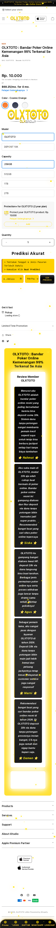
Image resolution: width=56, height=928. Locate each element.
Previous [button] (2, 3)
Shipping (16, 79)
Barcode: (19, 60)
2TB (6, 193)
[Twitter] (8, 342)
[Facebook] (4, 342)
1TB (6, 183)
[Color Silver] (25, 105)
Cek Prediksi (47, 279)
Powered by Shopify (39, 912)
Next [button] (53, 3)
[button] (3, 18)
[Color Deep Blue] (15, 105)
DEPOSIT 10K (11, 146)
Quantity (6, 235)
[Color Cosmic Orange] (5, 105)
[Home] (20, 18)
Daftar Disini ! (36, 4)
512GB (7, 174)
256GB (8, 164)
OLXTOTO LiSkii (23, 912)
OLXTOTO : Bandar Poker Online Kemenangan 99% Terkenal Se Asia (28, 3)
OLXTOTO (10, 136)
